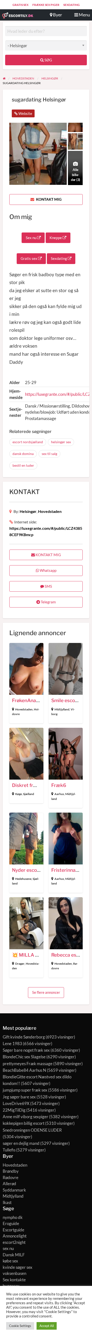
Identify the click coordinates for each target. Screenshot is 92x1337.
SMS (48, 586)
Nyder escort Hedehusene (40, 870)
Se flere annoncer (46, 992)
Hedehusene (23, 879)
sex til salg (49, 454)
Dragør (20, 963)
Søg (48, 60)
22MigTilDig (14, 1110)
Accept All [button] (46, 1326)
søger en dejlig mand (21, 1143)
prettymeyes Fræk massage (28, 1063)
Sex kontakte (14, 1280)
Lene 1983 (12, 1043)
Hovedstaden (50, 511)
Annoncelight (14, 1236)
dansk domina (23, 454)
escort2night (14, 1242)
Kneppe (56, 237)
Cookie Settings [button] (20, 1326)
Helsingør (28, 511)
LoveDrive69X (16, 1103)
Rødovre (10, 1177)
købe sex (10, 1261)
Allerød (9, 1184)
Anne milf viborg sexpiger (25, 1116)
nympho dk (13, 1217)
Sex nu (31, 237)
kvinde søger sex (17, 1267)
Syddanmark (14, 1190)
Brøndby (11, 1171)
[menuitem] (20, 5)
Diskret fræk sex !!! (32, 785)
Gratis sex (20, 5)
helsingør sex (61, 442)
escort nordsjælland (28, 442)
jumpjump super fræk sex (25, 1090)
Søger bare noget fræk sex (26, 1050)
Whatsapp (47, 570)
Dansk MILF (14, 1255)
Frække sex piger (45, 5)
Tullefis (9, 1149)
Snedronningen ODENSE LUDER (32, 1130)
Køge (18, 794)
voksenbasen (14, 1273)
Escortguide (13, 1230)
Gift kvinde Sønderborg (24, 1036)
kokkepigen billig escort (23, 1123)
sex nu (8, 1248)
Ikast (7, 1202)
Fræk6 (58, 785)
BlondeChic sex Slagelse (24, 1056)
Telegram (48, 602)
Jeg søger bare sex (19, 1096)
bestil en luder (23, 465)
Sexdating (71, 5)
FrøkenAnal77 (27, 700)
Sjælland (28, 794)
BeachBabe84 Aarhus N (24, 1070)
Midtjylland (61, 709)
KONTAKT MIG (48, 199)
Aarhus (59, 794)
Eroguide (11, 1223)
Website (25, 113)
